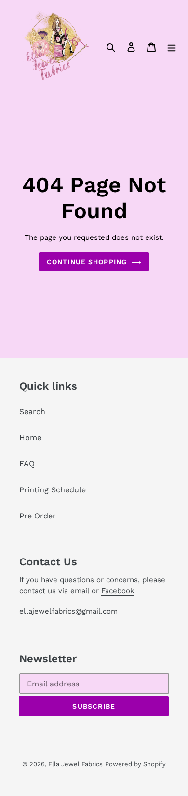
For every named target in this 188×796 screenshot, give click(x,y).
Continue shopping (87, 261)
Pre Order (37, 515)
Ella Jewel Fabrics (75, 764)
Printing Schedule (52, 489)
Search (32, 411)
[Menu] (171, 46)
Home (30, 437)
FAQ (27, 463)
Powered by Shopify (135, 764)
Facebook (117, 591)
